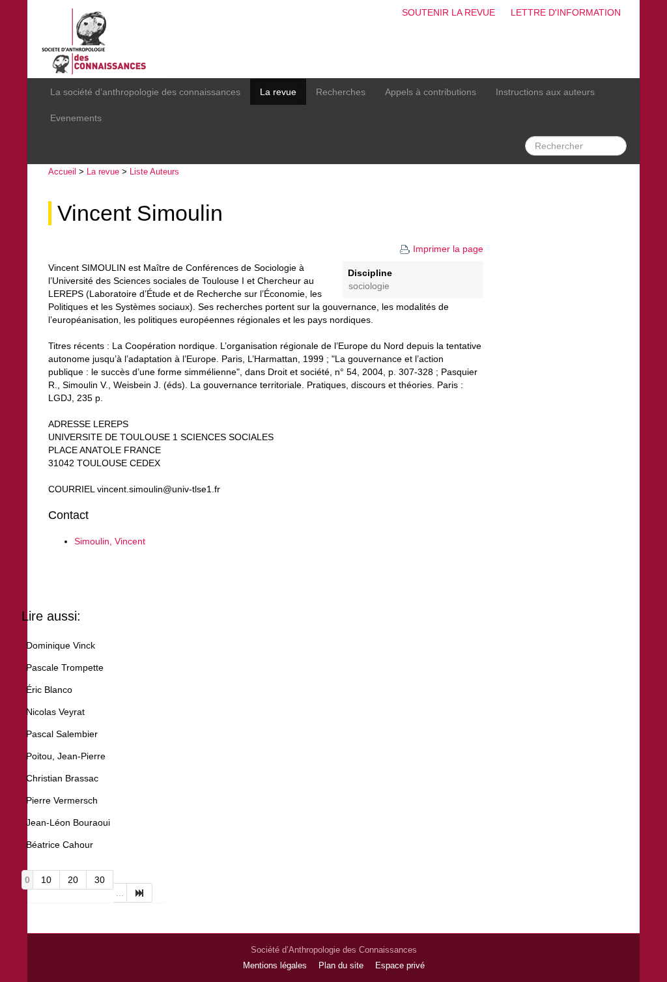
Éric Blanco (49, 689)
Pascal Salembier (62, 734)
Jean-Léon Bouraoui (68, 822)
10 (46, 880)
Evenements (76, 118)
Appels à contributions (430, 92)
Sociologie (369, 286)
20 (73, 880)
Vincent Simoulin (140, 213)
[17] (139, 893)
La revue (278, 92)
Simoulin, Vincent (109, 541)
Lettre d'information (566, 12)
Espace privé (400, 965)
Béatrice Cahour (59, 844)
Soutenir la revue (448, 12)
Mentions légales (275, 965)
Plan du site (341, 965)
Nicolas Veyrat (55, 712)
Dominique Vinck (60, 645)
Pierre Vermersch (62, 800)
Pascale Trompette (65, 667)
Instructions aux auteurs (545, 92)
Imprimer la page (448, 249)
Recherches (340, 92)
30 (99, 880)
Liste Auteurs (154, 171)
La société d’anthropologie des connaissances (145, 92)
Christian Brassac (62, 778)
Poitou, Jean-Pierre (66, 756)
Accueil (62, 171)
